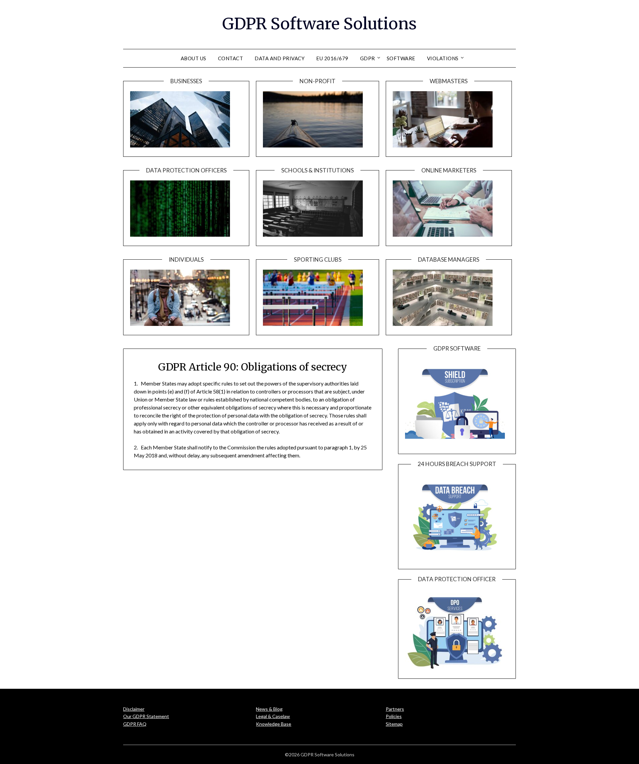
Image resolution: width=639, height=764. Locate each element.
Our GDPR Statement (146, 716)
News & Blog (269, 709)
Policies (394, 716)
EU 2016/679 (332, 58)
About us (193, 58)
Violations (443, 58)
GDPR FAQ (134, 724)
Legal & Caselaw (273, 716)
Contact (230, 58)
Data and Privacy (280, 58)
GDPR (367, 58)
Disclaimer (133, 709)
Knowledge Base (273, 724)
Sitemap (394, 724)
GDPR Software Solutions (319, 24)
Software (401, 58)
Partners (395, 709)
